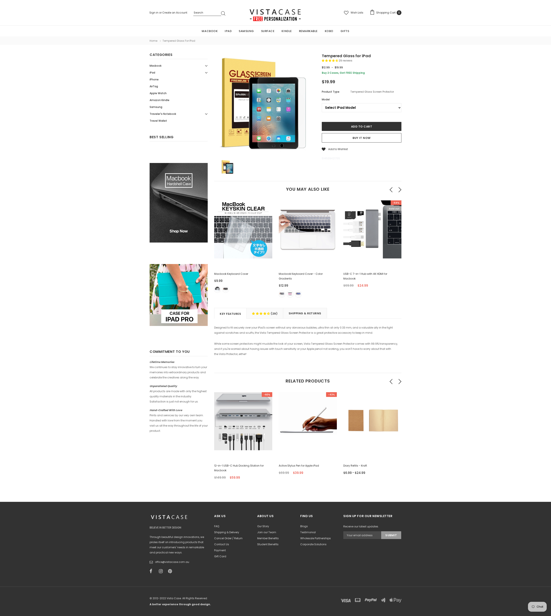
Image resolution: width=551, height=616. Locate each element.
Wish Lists (357, 12)
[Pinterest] (171, 571)
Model (326, 99)
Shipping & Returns (305, 313)
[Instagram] (162, 571)
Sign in (154, 12)
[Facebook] (153, 571)
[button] (330, 60)
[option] (264, 105)
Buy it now (361, 138)
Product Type (330, 92)
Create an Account (174, 12)
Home (153, 41)
